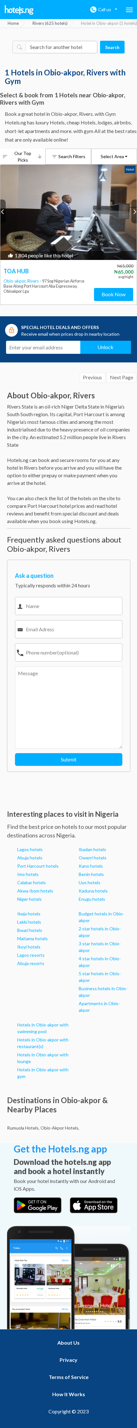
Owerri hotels (92, 857)
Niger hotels (29, 899)
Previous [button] (3, 211)
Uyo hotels (89, 882)
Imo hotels (28, 874)
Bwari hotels (29, 930)
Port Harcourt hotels (38, 866)
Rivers (33, 281)
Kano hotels (91, 866)
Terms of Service (69, 1377)
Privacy (68, 1360)
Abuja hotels (29, 857)
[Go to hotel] (68, 212)
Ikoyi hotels (28, 946)
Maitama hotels (32, 938)
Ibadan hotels (92, 849)
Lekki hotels (29, 922)
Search (112, 47)
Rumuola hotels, (23, 1127)
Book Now (114, 294)
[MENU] (129, 10)
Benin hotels (91, 874)
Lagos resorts (31, 955)
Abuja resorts (30, 963)
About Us (68, 1343)
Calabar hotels (31, 882)
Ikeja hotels (28, 913)
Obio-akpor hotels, (59, 1127)
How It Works (68, 1394)
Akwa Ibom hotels (35, 890)
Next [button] (134, 211)
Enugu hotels (92, 899)
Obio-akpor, (15, 281)
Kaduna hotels (93, 890)
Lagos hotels (30, 849)
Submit (68, 759)
